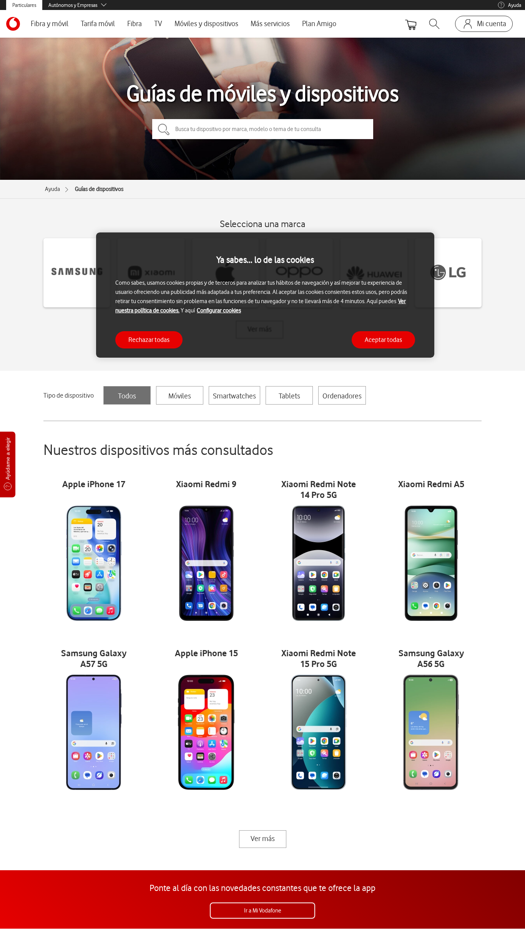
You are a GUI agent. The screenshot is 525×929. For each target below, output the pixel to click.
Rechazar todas (148, 339)
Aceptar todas (383, 339)
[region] (265, 295)
